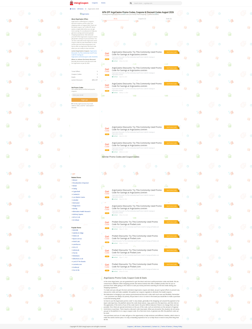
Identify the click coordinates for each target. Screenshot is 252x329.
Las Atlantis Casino (79, 197)
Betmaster (76, 203)
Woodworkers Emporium (81, 183)
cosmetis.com (77, 264)
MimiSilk (75, 230)
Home (73, 9)
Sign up (84, 100)
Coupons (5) (142, 19)
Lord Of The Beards (79, 261)
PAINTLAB (76, 241)
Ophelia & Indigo (78, 233)
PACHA (75, 253)
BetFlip (75, 209)
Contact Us (155, 326)
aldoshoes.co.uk (78, 259)
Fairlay (75, 189)
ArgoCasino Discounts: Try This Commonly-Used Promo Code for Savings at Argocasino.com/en (137, 53)
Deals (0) (169, 19)
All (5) (115, 19)
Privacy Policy (177, 326)
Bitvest (75, 180)
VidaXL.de (76, 236)
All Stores (80, 9)
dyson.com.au (77, 239)
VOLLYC (75, 247)
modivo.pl (76, 267)
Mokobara (76, 256)
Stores (103, 3)
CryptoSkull (76, 191)
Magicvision (76, 206)
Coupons (95, 3)
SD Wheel (76, 220)
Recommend (146, 326)
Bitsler (75, 186)
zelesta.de (76, 250)
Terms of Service (166, 326)
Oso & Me (76, 270)
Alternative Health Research (81, 211)
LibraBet (75, 200)
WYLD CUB (76, 217)
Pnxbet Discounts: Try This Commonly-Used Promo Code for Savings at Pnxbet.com (135, 223)
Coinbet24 (76, 194)
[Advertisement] (142, 35)
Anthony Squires (78, 214)
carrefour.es (77, 244)
